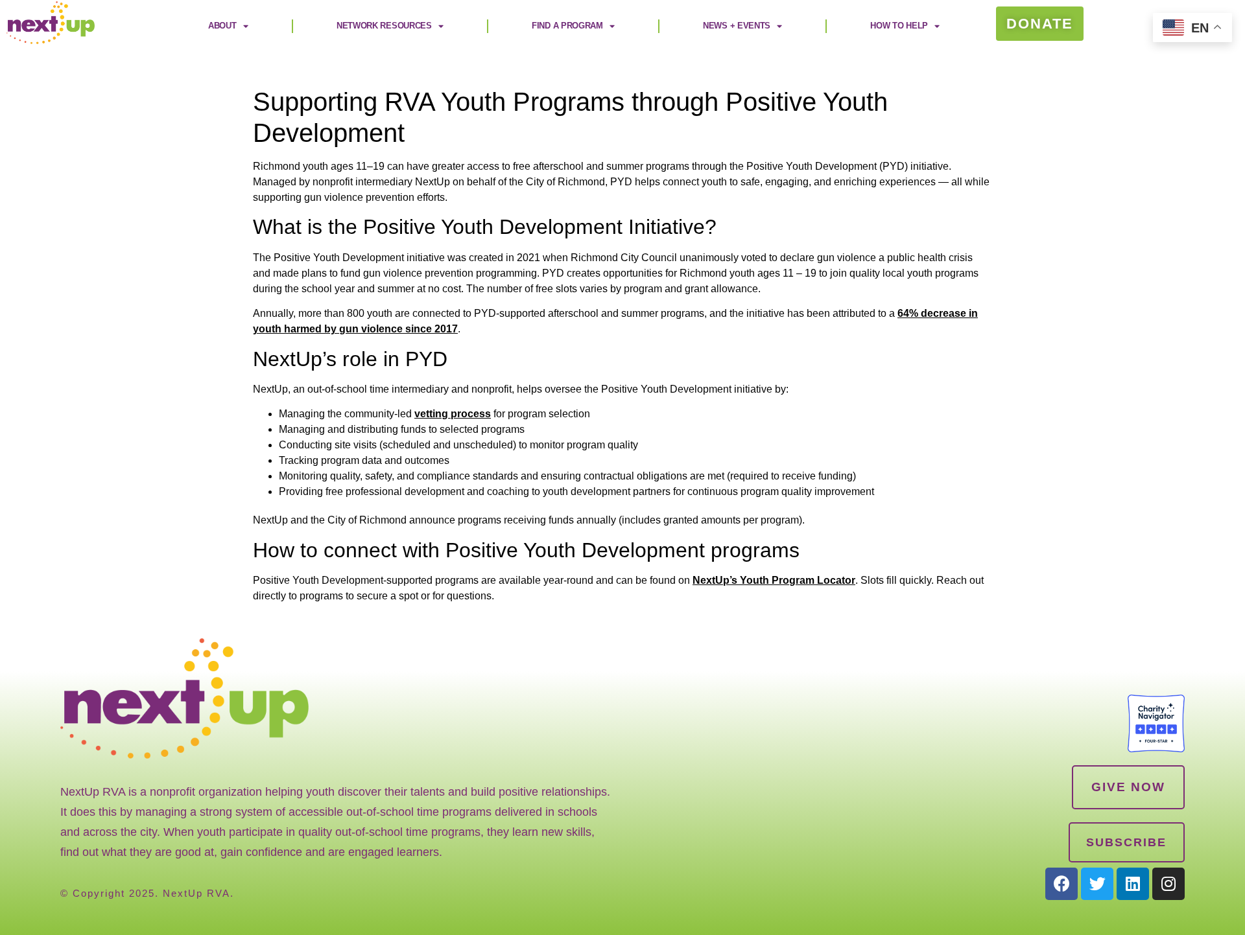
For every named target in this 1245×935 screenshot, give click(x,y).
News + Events (736, 25)
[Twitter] (1097, 884)
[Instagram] (1168, 884)
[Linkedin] (1133, 884)
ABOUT (222, 25)
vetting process (452, 413)
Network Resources (384, 25)
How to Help (899, 25)
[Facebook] (1061, 884)
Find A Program (567, 25)
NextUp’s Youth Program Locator (774, 580)
